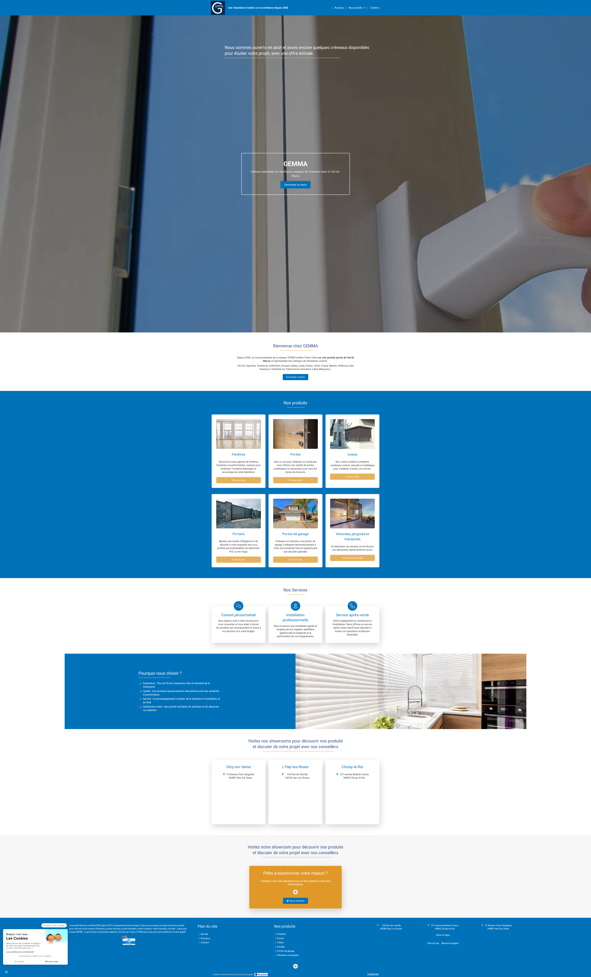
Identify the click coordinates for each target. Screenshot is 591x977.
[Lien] (129, 940)
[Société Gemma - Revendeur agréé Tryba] (218, 13)
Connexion (373, 974)
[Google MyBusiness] (295, 892)
